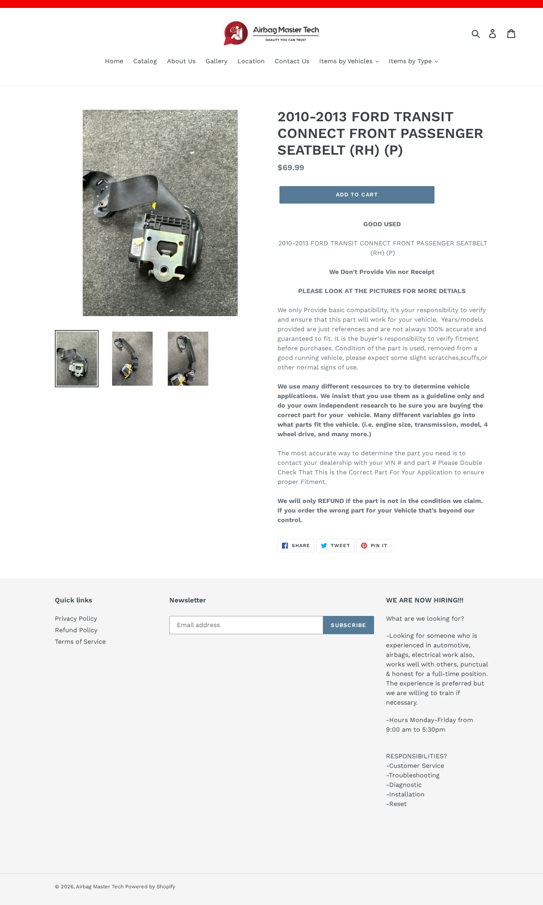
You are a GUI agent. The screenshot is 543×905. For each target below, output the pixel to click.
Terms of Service (80, 641)
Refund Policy (76, 630)
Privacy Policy (76, 618)
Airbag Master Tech (100, 886)
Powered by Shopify (150, 886)
